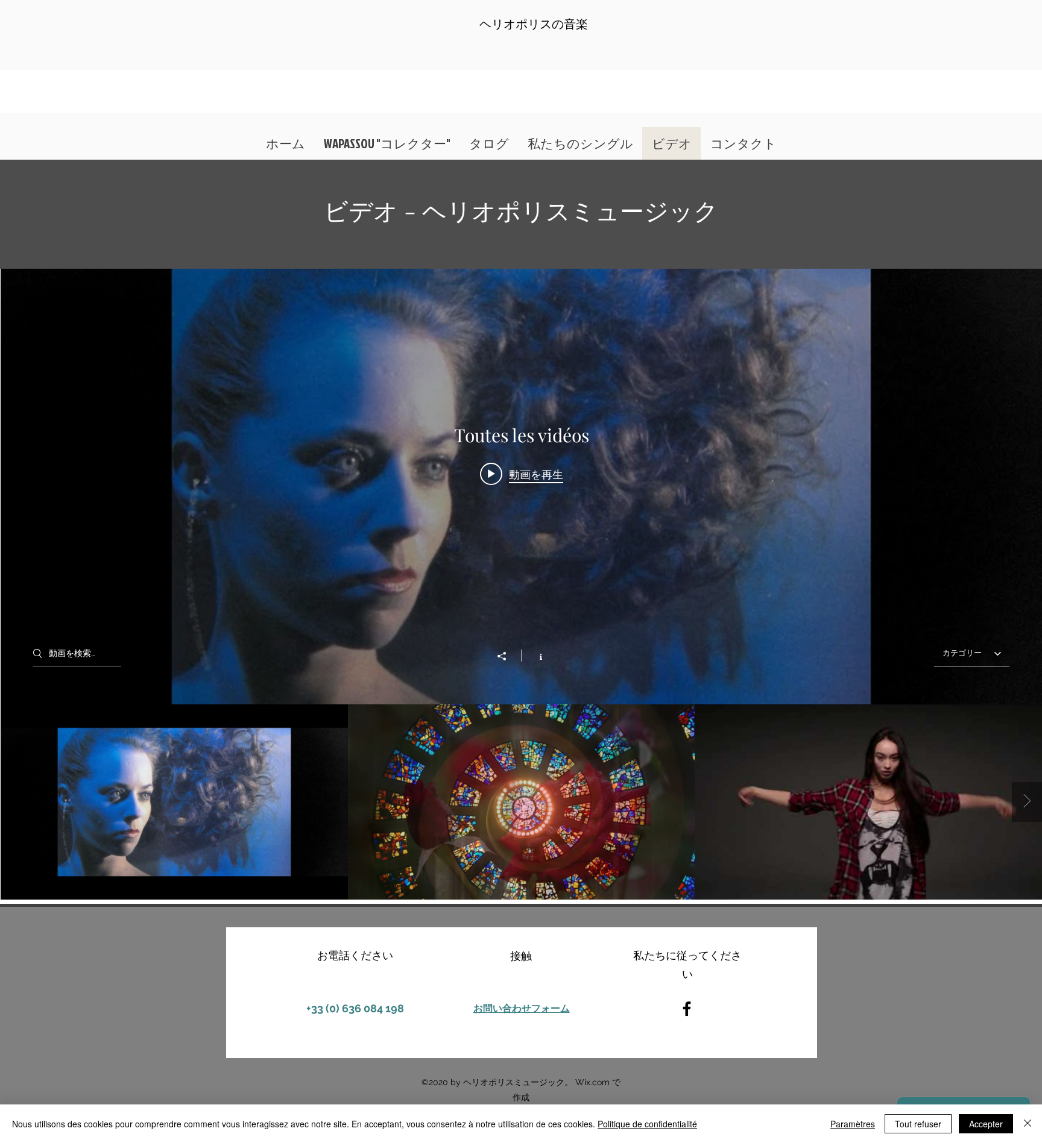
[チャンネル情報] (534, 656)
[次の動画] (1027, 802)
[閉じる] (1027, 1123)
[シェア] (507, 656)
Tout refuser (918, 1124)
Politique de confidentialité (647, 1124)
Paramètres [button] (852, 1124)
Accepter (986, 1124)
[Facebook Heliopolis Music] (686, 1008)
